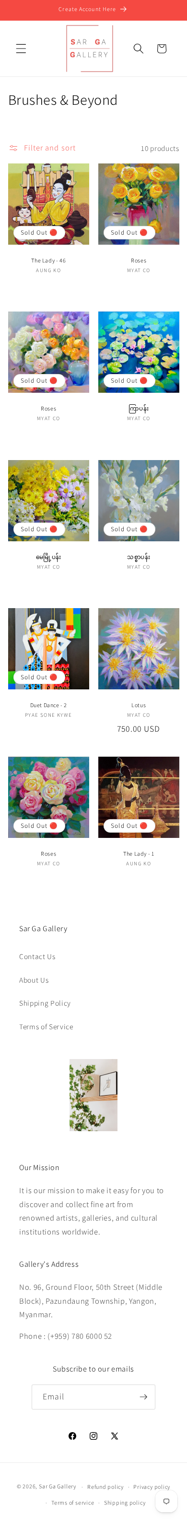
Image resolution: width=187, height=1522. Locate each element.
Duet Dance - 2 (48, 705)
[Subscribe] (143, 1397)
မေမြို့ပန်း (48, 557)
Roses (138, 260)
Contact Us (37, 956)
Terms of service (72, 1502)
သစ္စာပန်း (138, 557)
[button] (21, 48)
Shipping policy (125, 1502)
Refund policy (105, 1486)
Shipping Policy (45, 1003)
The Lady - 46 (48, 260)
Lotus (138, 705)
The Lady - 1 (138, 853)
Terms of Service (46, 1026)
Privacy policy (151, 1486)
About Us (33, 980)
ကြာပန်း (139, 408)
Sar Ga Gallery (57, 1486)
